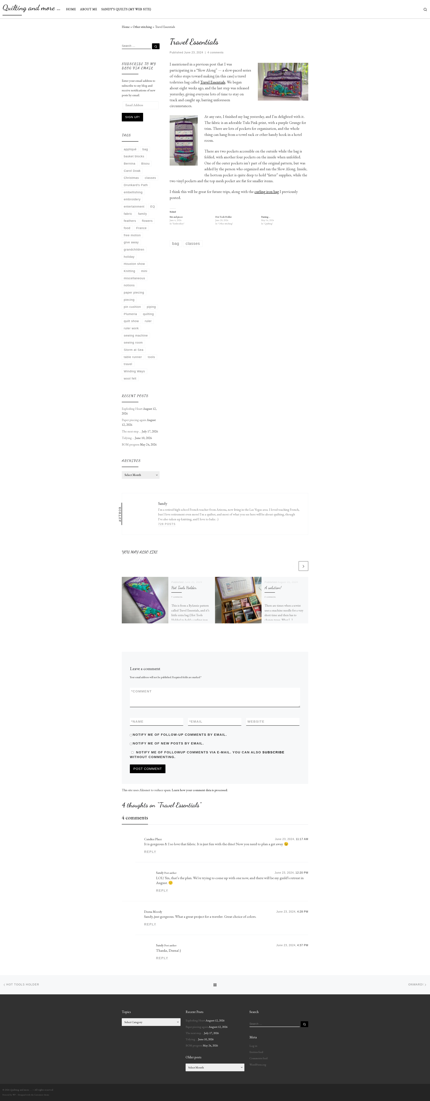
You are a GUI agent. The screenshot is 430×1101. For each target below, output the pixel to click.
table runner (133, 357)
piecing (129, 299)
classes (150, 178)
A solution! (273, 587)
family (142, 213)
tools (151, 357)
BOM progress (130, 444)
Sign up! (132, 117)
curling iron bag (266, 191)
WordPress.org (257, 1064)
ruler (148, 321)
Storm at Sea (133, 349)
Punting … (265, 216)
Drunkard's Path (136, 185)
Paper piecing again (134, 420)
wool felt (130, 378)
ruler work (131, 328)
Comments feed (258, 1058)
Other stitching (142, 27)
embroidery (132, 199)
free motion (132, 235)
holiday (129, 256)
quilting (148, 314)
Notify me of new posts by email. (168, 743)
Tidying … (128, 438)
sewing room (133, 342)
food (127, 228)
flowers (147, 221)
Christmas (131, 178)
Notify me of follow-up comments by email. (180, 734)
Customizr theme (41, 1095)
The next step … (131, 431)
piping (151, 307)
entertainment (134, 206)
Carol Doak (132, 170)
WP (14, 1095)
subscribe (273, 752)
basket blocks (134, 156)
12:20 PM (301, 872)
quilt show (131, 321)
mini (144, 271)
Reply (150, 851)
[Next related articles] (303, 566)
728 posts (167, 524)
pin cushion (132, 307)
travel (128, 364)
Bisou (145, 163)
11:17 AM (302, 839)
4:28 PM (302, 911)
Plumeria (130, 314)
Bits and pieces (176, 216)
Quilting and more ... (21, 1089)
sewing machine (136, 335)
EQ (152, 206)
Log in (253, 1046)
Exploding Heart (132, 409)
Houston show (134, 264)
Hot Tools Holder (223, 216)
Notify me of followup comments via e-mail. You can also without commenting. (207, 755)
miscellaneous (134, 278)
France (141, 228)
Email (196, 721)
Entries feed (256, 1052)
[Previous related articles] (293, 566)
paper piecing (134, 292)
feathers (130, 221)
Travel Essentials (212, 82)
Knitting (129, 271)
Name (137, 721)
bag (145, 149)
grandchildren (134, 249)
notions (129, 285)
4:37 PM (302, 945)
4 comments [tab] (135, 817)
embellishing (133, 192)
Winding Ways (134, 371)
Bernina (129, 163)
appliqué (130, 149)
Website (256, 721)
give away (131, 242)
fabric (128, 213)
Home (126, 27)
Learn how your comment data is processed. (200, 790)
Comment (141, 691)
